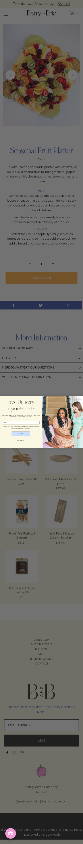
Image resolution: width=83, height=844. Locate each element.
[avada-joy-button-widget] (10, 833)
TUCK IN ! (20, 433)
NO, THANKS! (20, 440)
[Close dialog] (2, 398)
